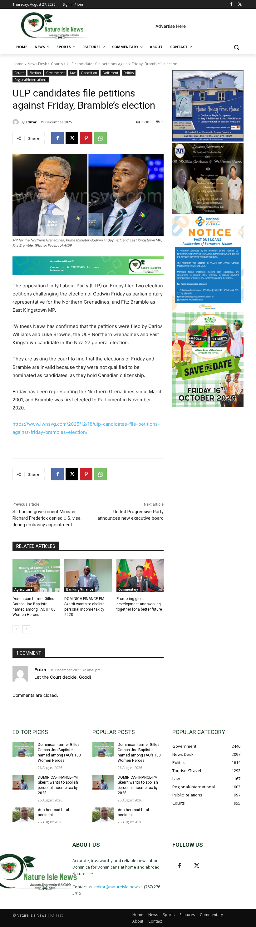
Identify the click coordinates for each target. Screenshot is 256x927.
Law (73, 73)
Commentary (128, 589)
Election (35, 73)
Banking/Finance (79, 589)
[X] (240, 4)
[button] (236, 47)
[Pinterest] (86, 138)
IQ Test (56, 915)
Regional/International (30, 79)
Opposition (89, 73)
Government (55, 73)
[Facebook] (231, 4)
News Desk (37, 64)
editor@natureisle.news (117, 887)
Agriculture (23, 589)
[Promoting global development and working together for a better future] (140, 575)
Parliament (110, 73)
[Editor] (16, 122)
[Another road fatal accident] (23, 814)
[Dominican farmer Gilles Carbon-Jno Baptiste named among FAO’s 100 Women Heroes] (36, 575)
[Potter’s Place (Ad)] (208, 140)
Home (17, 64)
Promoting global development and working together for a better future (139, 604)
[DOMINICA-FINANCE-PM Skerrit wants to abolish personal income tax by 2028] (87, 575)
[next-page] (26, 629)
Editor (31, 122)
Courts (57, 64)
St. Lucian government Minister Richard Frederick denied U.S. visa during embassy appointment (46, 518)
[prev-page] (16, 629)
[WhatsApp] (100, 138)
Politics (129, 73)
